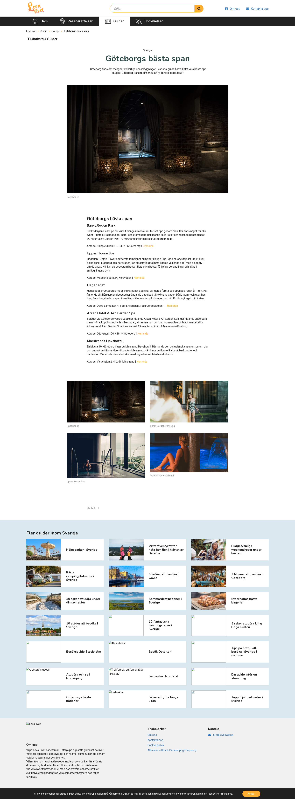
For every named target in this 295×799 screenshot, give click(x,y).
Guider (118, 21)
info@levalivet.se (223, 735)
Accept (251, 793)
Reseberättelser (80, 21)
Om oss (235, 8)
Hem (44, 21)
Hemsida (148, 246)
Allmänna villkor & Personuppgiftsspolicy (172, 750)
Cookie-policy (156, 745)
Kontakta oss (260, 8)
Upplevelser (153, 21)
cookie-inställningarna (220, 793)
